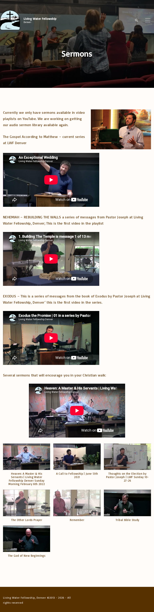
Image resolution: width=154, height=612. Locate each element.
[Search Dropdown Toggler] (136, 20)
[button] (26, 467)
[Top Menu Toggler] (147, 20)
